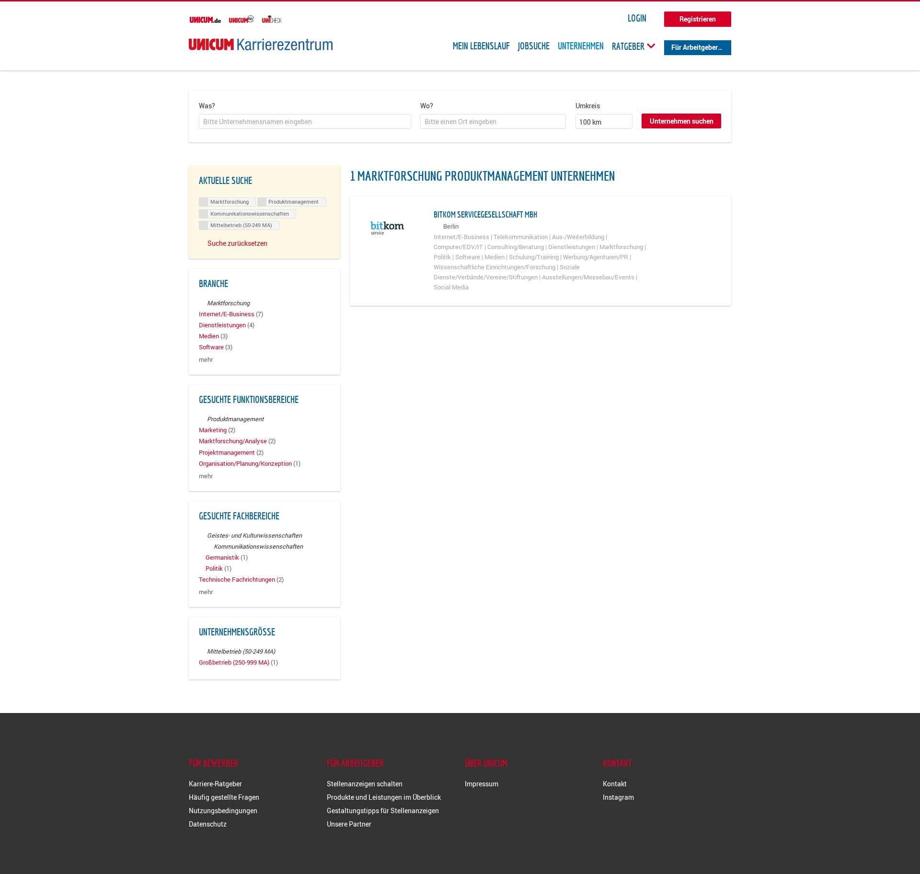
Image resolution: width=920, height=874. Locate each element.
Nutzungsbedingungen (223, 810)
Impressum (481, 783)
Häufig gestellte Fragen (224, 797)
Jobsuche (534, 46)
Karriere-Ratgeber (215, 783)
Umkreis (587, 105)
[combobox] (305, 121)
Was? (207, 105)
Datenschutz (208, 823)
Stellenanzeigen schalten (364, 783)
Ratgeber (629, 46)
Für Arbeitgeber (694, 47)
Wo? (426, 105)
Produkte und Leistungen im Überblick (384, 797)
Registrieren (697, 18)
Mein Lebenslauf (481, 46)
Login (637, 18)
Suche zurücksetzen (237, 243)
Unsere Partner (349, 823)
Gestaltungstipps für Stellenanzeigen (383, 810)
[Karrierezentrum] (261, 44)
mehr (206, 360)
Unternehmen (581, 46)
